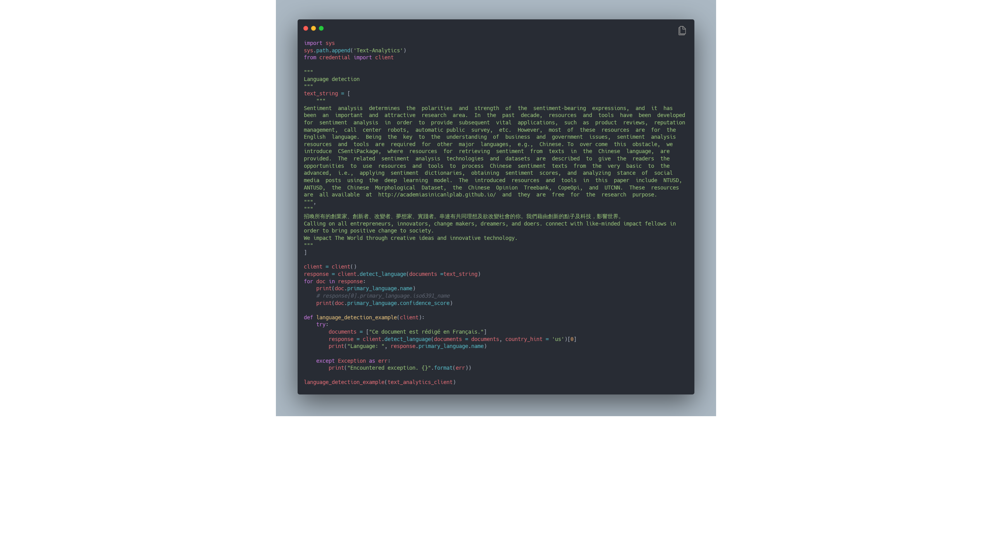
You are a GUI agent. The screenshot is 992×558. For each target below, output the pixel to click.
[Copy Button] (682, 31)
